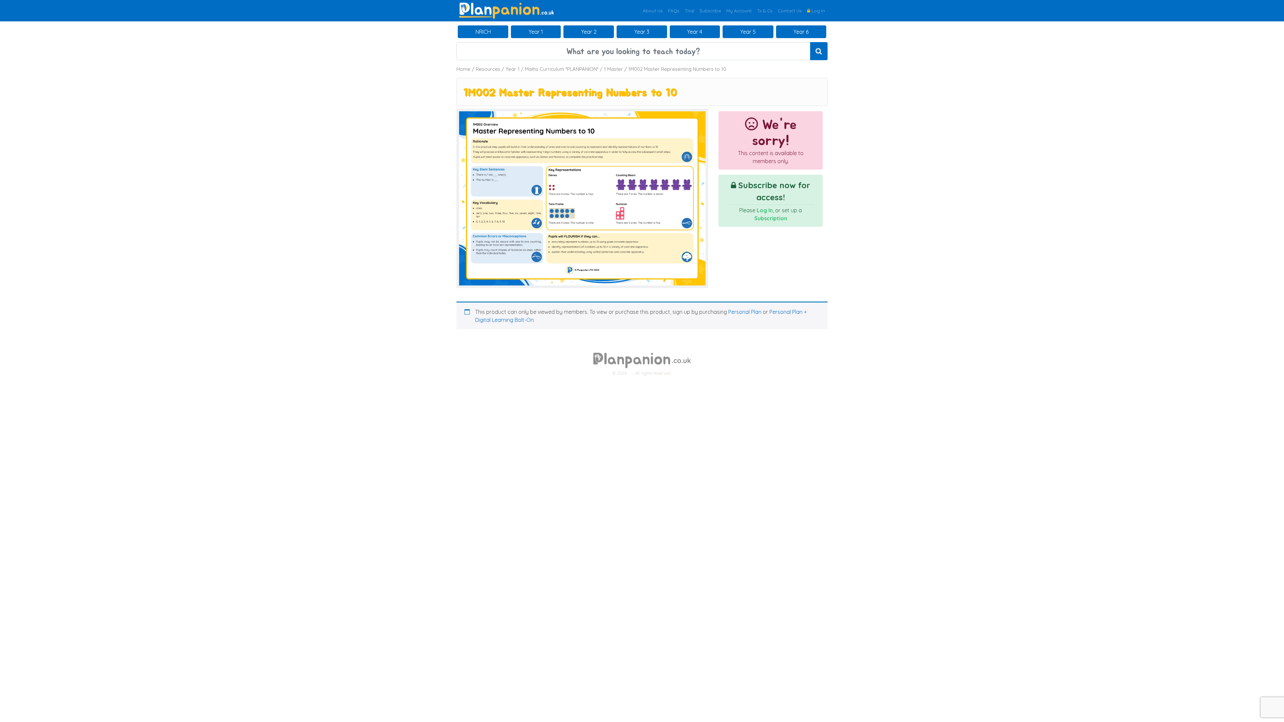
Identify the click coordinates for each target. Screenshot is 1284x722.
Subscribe (710, 10)
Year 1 (536, 31)
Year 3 (641, 31)
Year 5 (748, 31)
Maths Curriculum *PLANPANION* (562, 69)
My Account (739, 10)
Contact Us (790, 10)
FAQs (673, 10)
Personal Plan (744, 312)
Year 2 (589, 31)
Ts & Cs (764, 10)
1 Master (613, 69)
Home (463, 69)
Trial (689, 10)
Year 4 (694, 31)
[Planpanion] (506, 10)
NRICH (483, 31)
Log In (817, 10)
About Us (653, 10)
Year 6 (801, 31)
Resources (488, 69)
